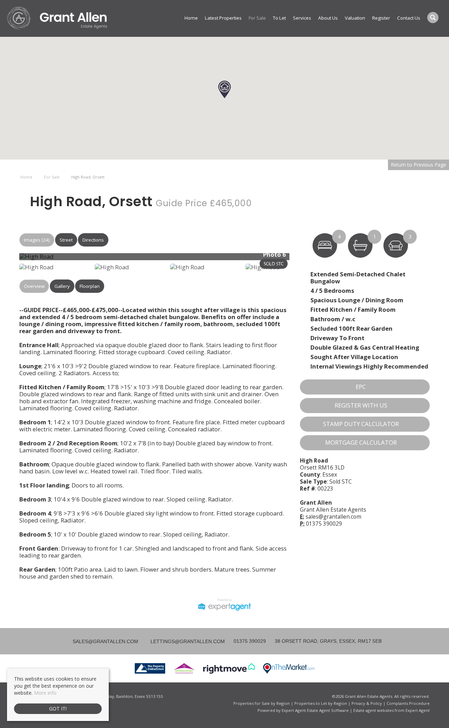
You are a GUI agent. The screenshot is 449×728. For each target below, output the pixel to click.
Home (191, 18)
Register (381, 18)
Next (303, 259)
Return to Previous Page (418, 164)
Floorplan (90, 286)
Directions (93, 240)
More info (45, 692)
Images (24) (37, 240)
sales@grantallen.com (333, 516)
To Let (279, 18)
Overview (34, 286)
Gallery (62, 286)
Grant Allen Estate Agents (333, 509)
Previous (8, 259)
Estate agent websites (373, 710)
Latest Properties (223, 18)
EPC (361, 387)
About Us (328, 18)
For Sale (257, 18)
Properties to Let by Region (320, 703)
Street (66, 240)
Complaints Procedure (408, 703)
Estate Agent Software (328, 710)
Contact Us (408, 18)
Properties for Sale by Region (261, 703)
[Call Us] (233, 641)
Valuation (355, 18)
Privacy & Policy (366, 703)
